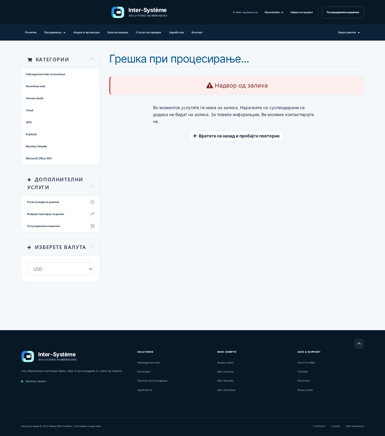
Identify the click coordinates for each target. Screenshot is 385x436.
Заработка (176, 32)
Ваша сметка (347, 32)
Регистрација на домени (42, 202)
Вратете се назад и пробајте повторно (238, 135)
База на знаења (118, 32)
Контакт (197, 32)
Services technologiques (152, 380)
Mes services (225, 371)
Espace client (225, 362)
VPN (29, 122)
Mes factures (225, 380)
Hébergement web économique (45, 74)
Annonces (303, 380)
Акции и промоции (86, 32)
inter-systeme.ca (246, 12)
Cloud (29, 110)
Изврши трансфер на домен (45, 214)
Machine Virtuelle (36, 146)
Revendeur (144, 371)
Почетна (30, 32)
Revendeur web (35, 86)
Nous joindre (305, 389)
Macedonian (272, 12)
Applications (144, 389)
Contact (335, 426)
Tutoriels (302, 371)
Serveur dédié (34, 98)
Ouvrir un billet (306, 362)
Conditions (319, 426)
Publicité (31, 134)
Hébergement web (148, 362)
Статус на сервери (148, 32)
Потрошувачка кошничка (343, 12)
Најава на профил (302, 12)
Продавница (53, 32)
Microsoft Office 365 (39, 158)
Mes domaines (226, 389)
